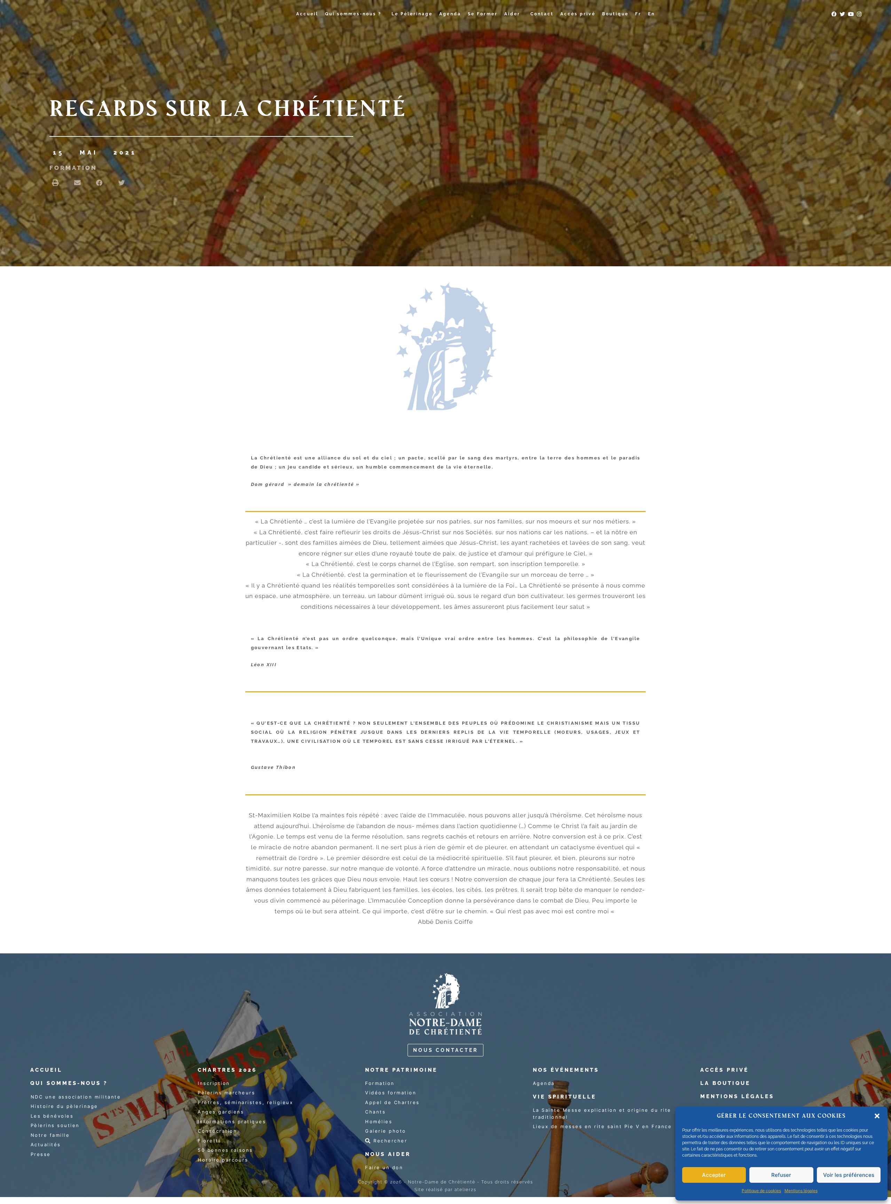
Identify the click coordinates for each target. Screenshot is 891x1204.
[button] (877, 1115)
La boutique (725, 1083)
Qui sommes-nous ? (353, 13)
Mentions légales (801, 1190)
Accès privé (578, 13)
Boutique (615, 13)
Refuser (781, 1175)
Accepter (714, 1175)
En (651, 13)
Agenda (450, 13)
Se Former (483, 13)
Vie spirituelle (564, 1097)
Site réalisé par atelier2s (445, 1189)
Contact (542, 13)
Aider (512, 13)
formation (73, 167)
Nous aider (388, 1154)
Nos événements (566, 1070)
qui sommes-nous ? (69, 1083)
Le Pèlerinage (412, 13)
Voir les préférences (848, 1175)
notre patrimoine (401, 1070)
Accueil (307, 13)
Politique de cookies (761, 1190)
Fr (638, 13)
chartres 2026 (227, 1070)
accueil (46, 1070)
